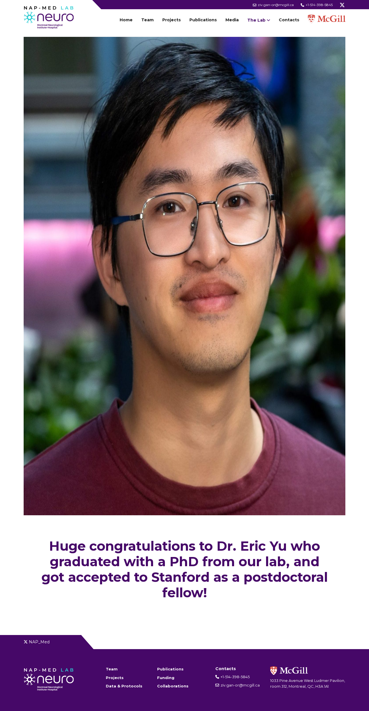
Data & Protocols (124, 686)
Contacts (289, 19)
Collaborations (173, 686)
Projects (171, 19)
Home (126, 19)
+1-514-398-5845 (319, 5)
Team (147, 19)
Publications (203, 19)
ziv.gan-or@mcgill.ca (275, 5)
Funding (165, 677)
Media (232, 19)
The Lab (256, 20)
